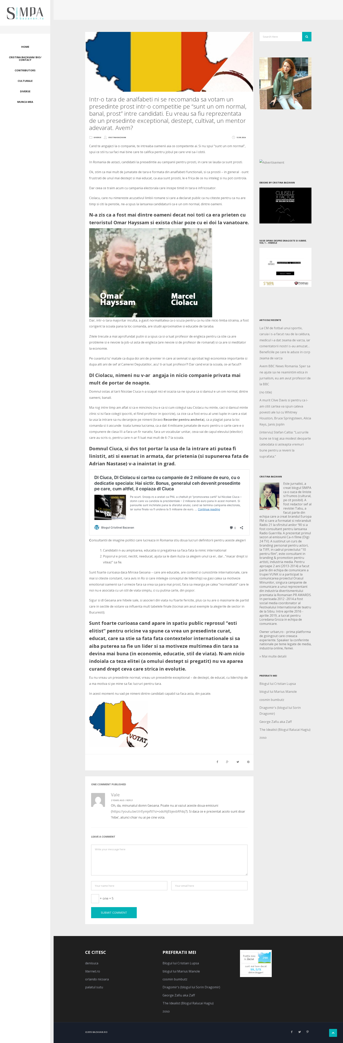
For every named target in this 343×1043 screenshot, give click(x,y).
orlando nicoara (97, 979)
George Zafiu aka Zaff (275, 722)
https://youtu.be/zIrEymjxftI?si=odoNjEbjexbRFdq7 (149, 811)
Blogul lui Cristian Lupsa (277, 683)
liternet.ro (92, 971)
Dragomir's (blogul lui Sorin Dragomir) (191, 987)
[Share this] (217, 762)
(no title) (265, 392)
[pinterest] (307, 1032)
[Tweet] (238, 762)
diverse (97, 137)
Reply (129, 800)
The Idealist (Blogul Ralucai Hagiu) (284, 729)
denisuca (91, 963)
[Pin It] (248, 762)
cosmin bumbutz (271, 700)
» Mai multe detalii (272, 656)
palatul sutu (94, 987)
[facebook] (292, 1032)
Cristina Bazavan (117, 137)
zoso (263, 737)
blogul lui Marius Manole (278, 691)
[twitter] (300, 1032)
